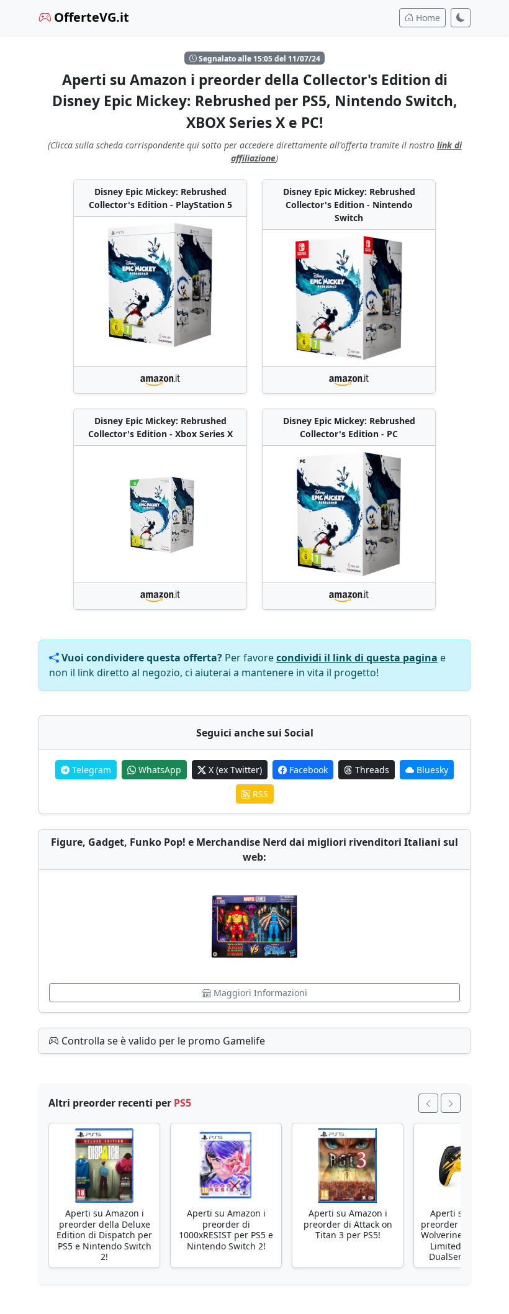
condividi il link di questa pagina (357, 657)
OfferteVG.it (90, 17)
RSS (259, 794)
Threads (371, 770)
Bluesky (431, 770)
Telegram (90, 770)
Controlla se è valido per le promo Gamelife (162, 1041)
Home (426, 18)
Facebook (307, 770)
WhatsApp (158, 770)
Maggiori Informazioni (259, 993)
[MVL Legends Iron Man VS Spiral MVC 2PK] (254, 926)
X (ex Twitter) (234, 770)
